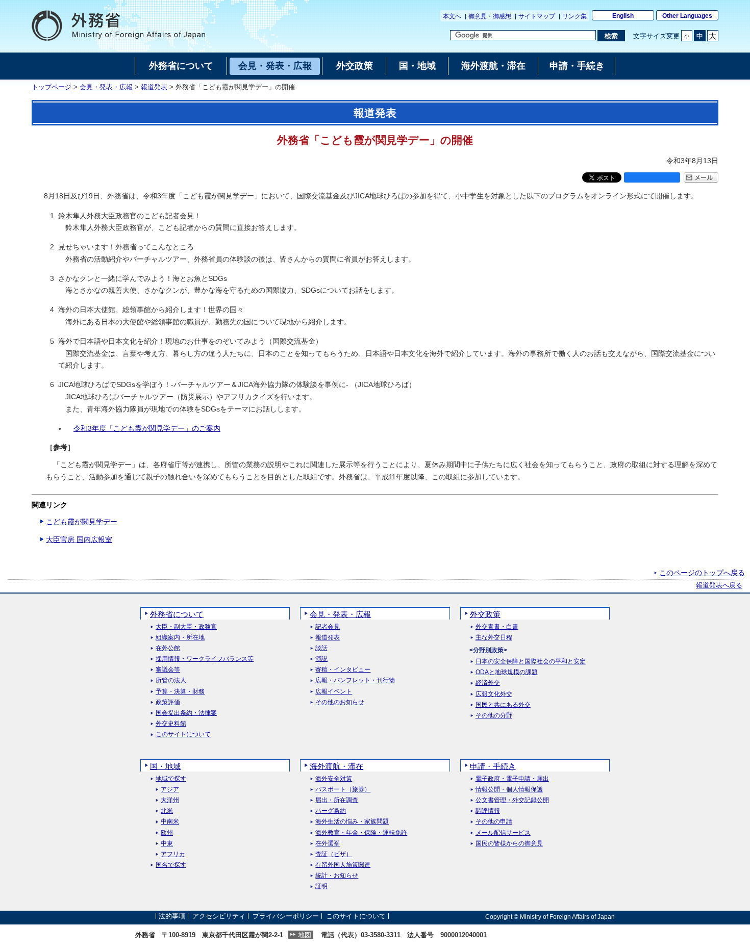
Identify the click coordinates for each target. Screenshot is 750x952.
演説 (321, 659)
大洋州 (170, 800)
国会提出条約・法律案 (186, 713)
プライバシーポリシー (286, 916)
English (623, 15)
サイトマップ (536, 16)
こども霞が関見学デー (81, 522)
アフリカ (173, 854)
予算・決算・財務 (180, 691)
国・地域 (165, 766)
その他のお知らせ (339, 702)
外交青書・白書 (497, 627)
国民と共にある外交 (503, 705)
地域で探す (171, 779)
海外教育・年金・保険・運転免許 (361, 833)
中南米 (170, 821)
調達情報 (488, 811)
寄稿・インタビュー (342, 669)
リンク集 (574, 16)
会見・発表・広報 (106, 87)
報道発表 (154, 87)
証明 (321, 886)
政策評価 (168, 702)
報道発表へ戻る (719, 585)
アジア (170, 789)
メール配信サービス (503, 833)
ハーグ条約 (330, 811)
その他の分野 (494, 715)
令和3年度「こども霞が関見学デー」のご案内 (146, 428)
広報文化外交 (494, 694)
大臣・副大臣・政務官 (186, 627)
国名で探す (171, 865)
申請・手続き (493, 766)
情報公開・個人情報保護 (509, 789)
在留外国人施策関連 (342, 865)
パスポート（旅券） (342, 789)
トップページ (51, 87)
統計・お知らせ (336, 875)
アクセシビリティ (218, 916)
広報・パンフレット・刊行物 (355, 680)
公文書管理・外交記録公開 (512, 800)
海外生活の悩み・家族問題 (352, 821)
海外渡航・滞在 (336, 766)
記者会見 (327, 627)
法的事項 (172, 916)
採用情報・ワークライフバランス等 (205, 659)
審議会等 (168, 669)
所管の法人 (171, 680)
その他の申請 (494, 821)
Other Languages (687, 15)
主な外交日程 (494, 637)
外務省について (177, 614)
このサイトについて (183, 734)
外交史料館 (171, 724)
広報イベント (333, 691)
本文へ (452, 16)
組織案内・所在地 (180, 637)
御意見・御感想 (489, 16)
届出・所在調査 (336, 800)
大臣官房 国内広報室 (79, 539)
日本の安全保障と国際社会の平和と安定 (531, 661)
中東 (167, 843)
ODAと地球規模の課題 (507, 672)
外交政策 (485, 614)
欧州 (167, 833)
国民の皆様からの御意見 (509, 843)
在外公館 (168, 648)
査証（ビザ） (333, 854)
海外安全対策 (333, 779)
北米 (167, 811)
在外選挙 (327, 843)
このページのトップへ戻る (702, 572)
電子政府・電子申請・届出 (512, 779)
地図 (304, 935)
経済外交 (488, 683)
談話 (321, 648)
